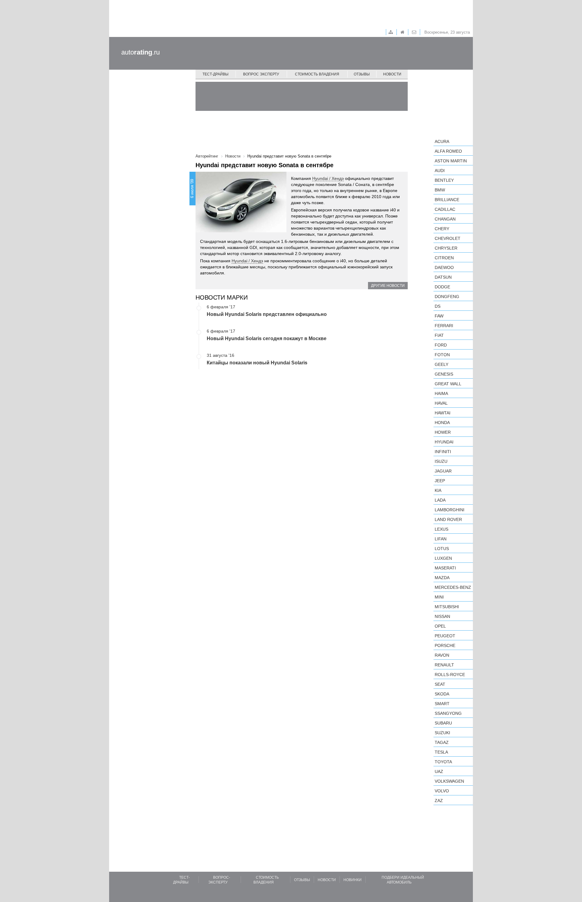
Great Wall (448, 383)
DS (437, 306)
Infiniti (443, 451)
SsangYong (448, 713)
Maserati (445, 567)
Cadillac (445, 209)
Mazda (442, 577)
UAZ (439, 771)
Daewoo (444, 267)
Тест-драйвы (215, 74)
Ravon (442, 655)
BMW (440, 189)
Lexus (441, 529)
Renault (444, 664)
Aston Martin (451, 160)
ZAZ (439, 800)
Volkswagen (449, 781)
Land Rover (448, 519)
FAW (439, 315)
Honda (442, 422)
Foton (442, 354)
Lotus (442, 548)
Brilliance (447, 199)
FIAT (439, 335)
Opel (440, 626)
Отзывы (362, 74)
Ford (441, 345)
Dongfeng (447, 296)
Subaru (443, 723)
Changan (445, 219)
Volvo (442, 790)
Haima (441, 393)
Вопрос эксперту (261, 74)
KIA (438, 490)
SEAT (440, 684)
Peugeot (445, 635)
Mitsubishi (447, 606)
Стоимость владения (317, 74)
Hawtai (442, 412)
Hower (443, 432)
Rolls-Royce (450, 674)
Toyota (443, 761)
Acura (442, 141)
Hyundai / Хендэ (328, 178)
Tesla (441, 752)
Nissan (442, 616)
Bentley (444, 180)
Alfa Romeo (448, 151)
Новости (392, 74)
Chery (442, 228)
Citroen (444, 257)
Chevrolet (447, 238)
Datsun (443, 277)
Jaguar (443, 471)
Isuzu (441, 461)
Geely (441, 364)
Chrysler (446, 248)
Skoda (442, 693)
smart (442, 703)
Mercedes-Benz (453, 587)
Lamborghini (449, 509)
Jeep (440, 480)
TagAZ (442, 742)
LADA (440, 500)
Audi (440, 170)
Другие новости (388, 286)
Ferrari (444, 325)
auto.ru (140, 52)
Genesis (444, 374)
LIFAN (441, 538)
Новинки (352, 880)
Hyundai (444, 441)
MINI (439, 597)
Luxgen (443, 558)
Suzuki (442, 732)
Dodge (442, 286)
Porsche (445, 645)
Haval (441, 403)
